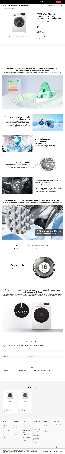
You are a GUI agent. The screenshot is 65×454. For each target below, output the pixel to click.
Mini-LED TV (5, 425)
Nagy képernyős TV (6, 430)
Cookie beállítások (59, 451)
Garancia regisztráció (36, 433)
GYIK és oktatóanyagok (37, 425)
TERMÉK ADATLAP (7, 370)
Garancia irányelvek (36, 429)
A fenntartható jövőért (47, 425)
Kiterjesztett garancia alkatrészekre (36, 432)
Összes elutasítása (52, 451)
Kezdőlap (4, 8)
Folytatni (58, 1)
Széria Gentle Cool (16, 425)
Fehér (39, 38)
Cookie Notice (5, 452)
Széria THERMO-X (16, 428)
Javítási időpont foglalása (27, 437)
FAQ (24, 432)
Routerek (24, 427)
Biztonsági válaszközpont (46, 431)
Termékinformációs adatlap (41, 21)
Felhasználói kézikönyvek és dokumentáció (37, 427)
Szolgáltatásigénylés (36, 435)
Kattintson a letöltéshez (7, 374)
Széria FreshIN (15, 427)
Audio (4, 437)
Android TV (4, 432)
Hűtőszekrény (15, 434)
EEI (49, 370)
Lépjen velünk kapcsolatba (35, 442)
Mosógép (8, 8)
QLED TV (4, 427)
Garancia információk (26, 434)
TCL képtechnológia (6, 428)
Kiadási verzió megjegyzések (25, 440)
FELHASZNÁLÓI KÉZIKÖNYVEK (40, 370)
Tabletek (24, 425)
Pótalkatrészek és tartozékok (26, 442)
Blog (44, 427)
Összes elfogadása (45, 451)
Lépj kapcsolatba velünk (47, 428)
